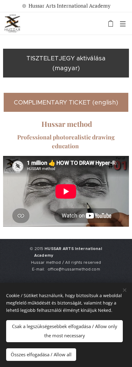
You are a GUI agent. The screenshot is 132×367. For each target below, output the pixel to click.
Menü (123, 23)
